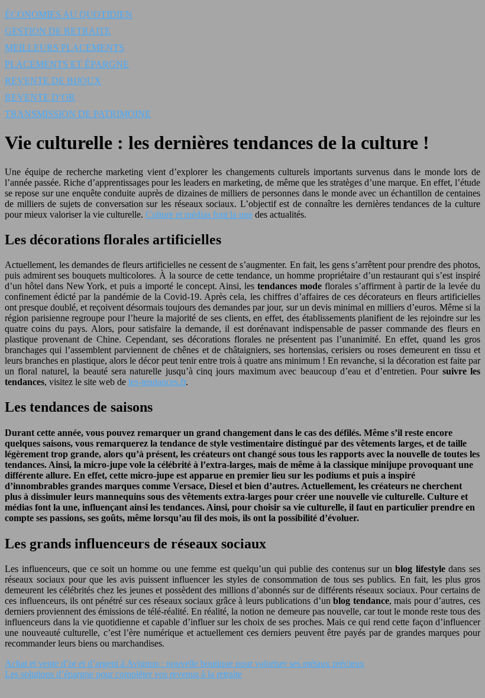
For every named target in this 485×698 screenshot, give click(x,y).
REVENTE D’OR (40, 97)
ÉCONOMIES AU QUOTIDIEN (68, 14)
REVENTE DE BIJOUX (53, 81)
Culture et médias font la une (199, 214)
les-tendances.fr (157, 382)
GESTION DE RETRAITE (58, 31)
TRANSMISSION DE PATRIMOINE (78, 114)
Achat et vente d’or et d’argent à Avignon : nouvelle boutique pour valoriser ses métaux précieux (184, 663)
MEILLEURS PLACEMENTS (64, 48)
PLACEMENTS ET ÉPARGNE (67, 64)
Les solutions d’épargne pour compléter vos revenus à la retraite (123, 674)
